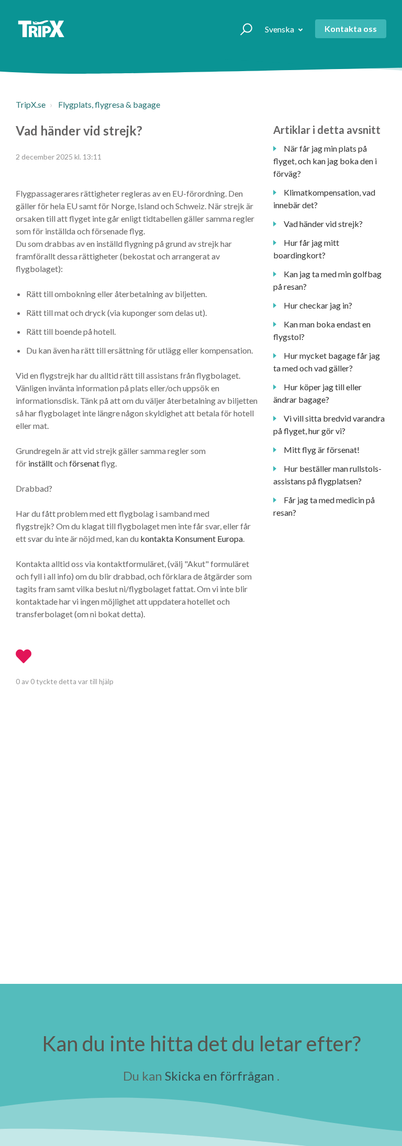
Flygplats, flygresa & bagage (109, 104)
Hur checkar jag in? (318, 305)
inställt (40, 463)
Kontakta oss (351, 28)
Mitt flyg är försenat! (322, 450)
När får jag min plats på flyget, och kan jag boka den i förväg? (325, 160)
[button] (241, 29)
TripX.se (31, 104)
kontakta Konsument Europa (191, 538)
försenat (84, 463)
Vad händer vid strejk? (323, 224)
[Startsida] (41, 28)
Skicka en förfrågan (219, 1075)
